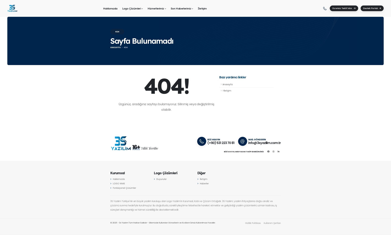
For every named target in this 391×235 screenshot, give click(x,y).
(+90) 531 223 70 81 (220, 143)
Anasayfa (115, 47)
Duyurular (161, 179)
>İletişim (227, 90)
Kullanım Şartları (272, 223)
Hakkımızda (110, 8)
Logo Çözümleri (131, 8)
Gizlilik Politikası (253, 223)
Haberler (204, 183)
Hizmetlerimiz (156, 8)
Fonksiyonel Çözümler (124, 187)
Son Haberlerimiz (181, 8)
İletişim (202, 8)
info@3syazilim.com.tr (264, 143)
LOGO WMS (119, 183)
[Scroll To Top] (385, 231)
